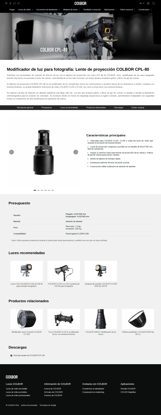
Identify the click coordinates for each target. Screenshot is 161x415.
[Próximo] (75, 152)
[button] (142, 3)
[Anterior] (11, 152)
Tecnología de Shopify (47, 405)
